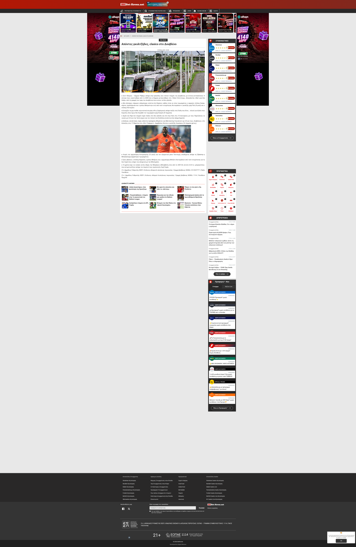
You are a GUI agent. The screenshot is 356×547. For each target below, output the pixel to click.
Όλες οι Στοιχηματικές (220, 138)
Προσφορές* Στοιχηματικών (159, 490)
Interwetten (219, 115)
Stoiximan (219, 45)
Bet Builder (181, 490)
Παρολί (180, 493)
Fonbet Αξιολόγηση (128, 493)
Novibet (218, 55)
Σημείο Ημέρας (183, 480)
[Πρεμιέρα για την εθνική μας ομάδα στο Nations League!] (153, 197)
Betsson (218, 126)
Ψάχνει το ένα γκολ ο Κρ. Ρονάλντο (193, 188)
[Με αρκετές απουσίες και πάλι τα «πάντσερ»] (153, 189)
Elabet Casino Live (211, 487)
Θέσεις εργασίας (212, 508)
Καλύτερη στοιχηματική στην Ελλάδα (162, 496)
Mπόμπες (181, 496)
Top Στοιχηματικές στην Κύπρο (160, 484)
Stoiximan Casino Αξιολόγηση (215, 480)
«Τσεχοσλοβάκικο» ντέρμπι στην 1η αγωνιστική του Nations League (138, 197)
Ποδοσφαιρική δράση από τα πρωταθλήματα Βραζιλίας (194, 196)
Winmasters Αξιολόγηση (130, 499)
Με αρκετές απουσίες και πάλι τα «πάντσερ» (165, 188)
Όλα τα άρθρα (220, 274)
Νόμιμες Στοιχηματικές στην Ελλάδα (162, 480)
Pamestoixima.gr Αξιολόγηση (131, 490)
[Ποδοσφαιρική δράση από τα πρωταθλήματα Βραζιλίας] (180, 197)
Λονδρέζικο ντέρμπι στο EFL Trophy (139, 204)
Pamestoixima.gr (221, 75)
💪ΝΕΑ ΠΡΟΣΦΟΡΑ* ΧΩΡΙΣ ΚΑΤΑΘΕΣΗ (222, 363)
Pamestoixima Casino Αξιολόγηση (216, 490)
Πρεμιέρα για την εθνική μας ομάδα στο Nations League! (165, 197)
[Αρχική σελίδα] (121, 36)
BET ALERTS (126, 36)
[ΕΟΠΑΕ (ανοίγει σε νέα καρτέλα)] (184, 535)
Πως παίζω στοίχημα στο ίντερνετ (161, 493)
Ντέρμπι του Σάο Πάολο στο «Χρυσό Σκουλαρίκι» (166, 204)
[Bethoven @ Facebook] (123, 509)
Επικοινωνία (154, 499)
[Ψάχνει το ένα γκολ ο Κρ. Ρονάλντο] (180, 189)
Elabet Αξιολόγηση (128, 487)
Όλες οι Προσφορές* (220, 408)
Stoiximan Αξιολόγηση (129, 480)
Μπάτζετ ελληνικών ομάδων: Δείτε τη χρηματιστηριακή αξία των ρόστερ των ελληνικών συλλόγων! (221, 243)
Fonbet (218, 85)
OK (341, 541)
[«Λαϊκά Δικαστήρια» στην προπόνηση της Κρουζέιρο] (125, 189)
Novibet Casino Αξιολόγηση (214, 484)
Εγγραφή (201, 508)
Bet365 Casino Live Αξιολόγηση (215, 496)
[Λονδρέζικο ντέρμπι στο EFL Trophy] (125, 205)
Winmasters (219, 105)
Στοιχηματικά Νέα (213, 222)
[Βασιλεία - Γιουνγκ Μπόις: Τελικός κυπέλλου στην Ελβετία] (180, 205)
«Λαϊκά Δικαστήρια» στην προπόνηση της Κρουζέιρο (138, 188)
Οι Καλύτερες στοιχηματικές (159, 487)
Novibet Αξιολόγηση (129, 484)
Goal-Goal (181, 484)
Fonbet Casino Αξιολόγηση (214, 493)
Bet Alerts (163, 40)
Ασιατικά (181, 499)
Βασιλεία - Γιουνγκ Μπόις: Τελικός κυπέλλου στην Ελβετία (193, 205)
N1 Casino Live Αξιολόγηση (214, 499)
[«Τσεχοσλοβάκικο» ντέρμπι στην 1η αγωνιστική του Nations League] (125, 197)
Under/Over (181, 487)
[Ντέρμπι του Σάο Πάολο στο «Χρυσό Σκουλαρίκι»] (153, 205)
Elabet (217, 65)
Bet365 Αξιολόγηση (128, 496)
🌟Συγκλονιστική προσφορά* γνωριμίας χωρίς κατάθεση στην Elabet (220, 325)
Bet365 (218, 95)
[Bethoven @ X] (129, 509)
